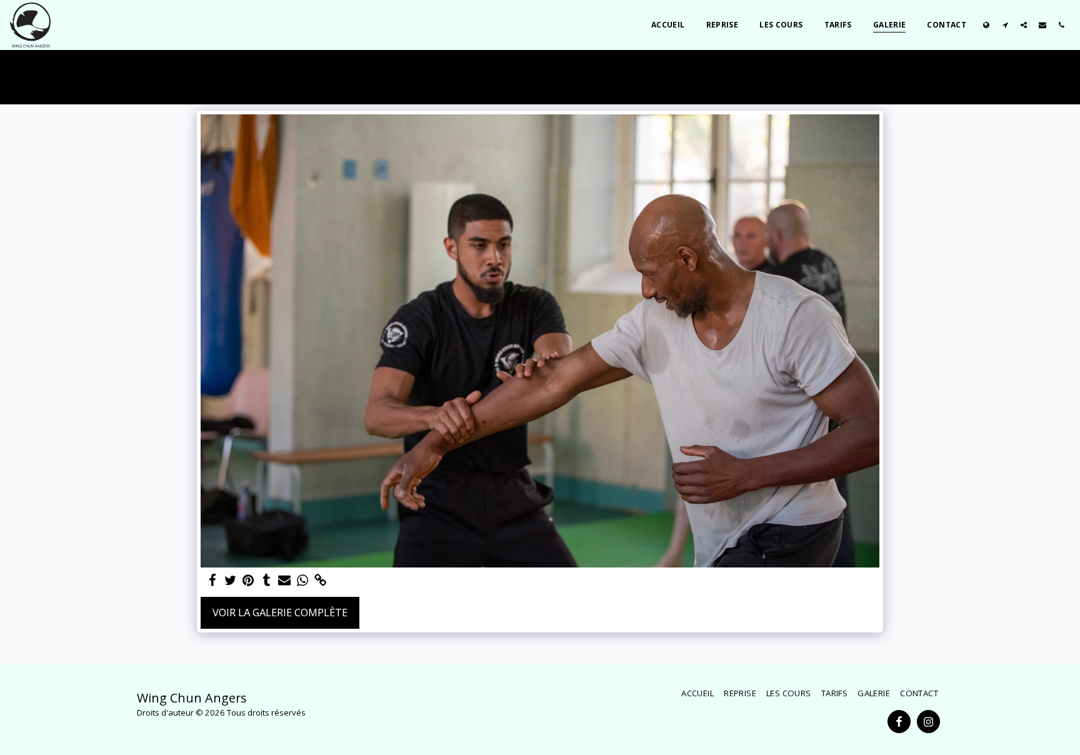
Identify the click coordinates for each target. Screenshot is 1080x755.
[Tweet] (230, 581)
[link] (321, 581)
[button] (1005, 25)
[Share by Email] (284, 581)
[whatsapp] (302, 581)
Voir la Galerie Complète (280, 612)
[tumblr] (266, 581)
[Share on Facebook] (212, 581)
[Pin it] (248, 581)
